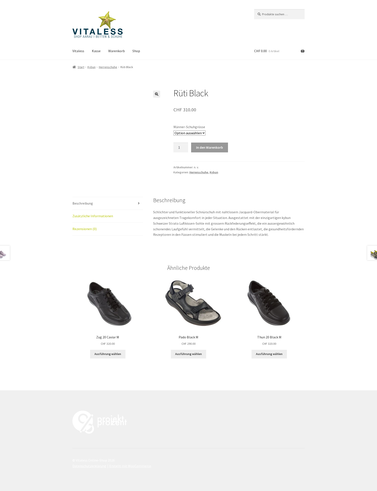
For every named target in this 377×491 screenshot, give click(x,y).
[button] (156, 94)
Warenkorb (116, 51)
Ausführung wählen (107, 354)
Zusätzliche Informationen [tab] (92, 216)
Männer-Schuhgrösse (189, 127)
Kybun (91, 67)
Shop (136, 51)
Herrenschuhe (108, 67)
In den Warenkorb (209, 147)
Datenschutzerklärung (89, 466)
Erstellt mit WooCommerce (130, 466)
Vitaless (78, 51)
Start (81, 67)
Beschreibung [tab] (82, 203)
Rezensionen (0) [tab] (84, 229)
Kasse (96, 51)
